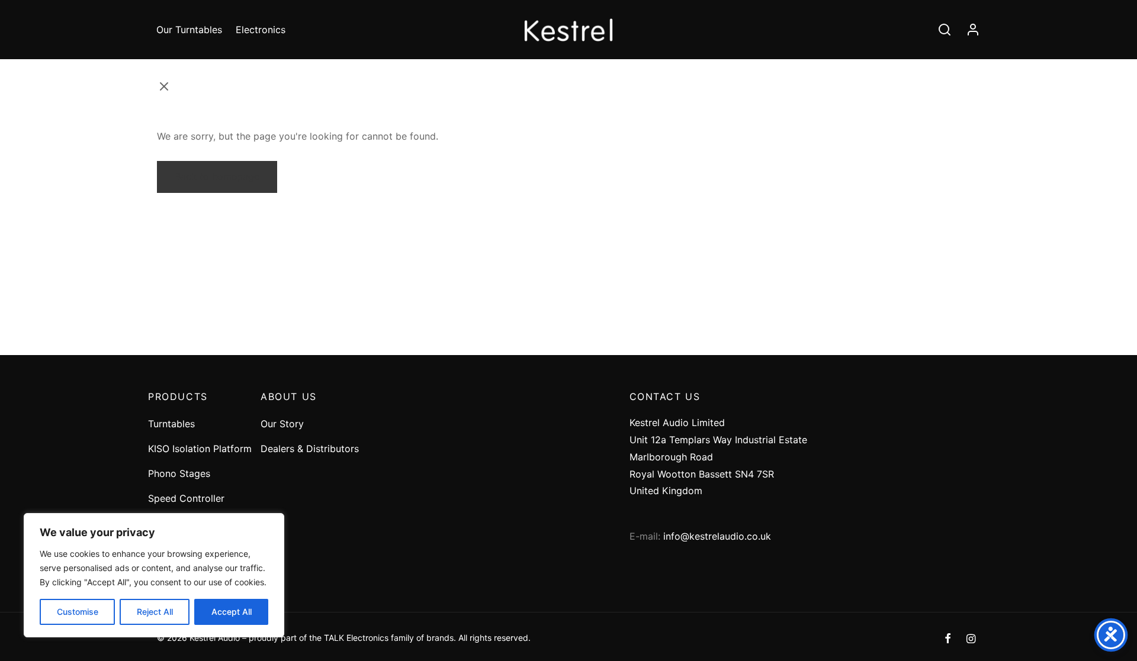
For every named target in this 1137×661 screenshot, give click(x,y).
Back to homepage (217, 176)
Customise (77, 612)
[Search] (944, 29)
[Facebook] (948, 639)
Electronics (260, 30)
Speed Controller (186, 498)
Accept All (231, 612)
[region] (154, 575)
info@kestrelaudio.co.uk (717, 536)
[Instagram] (971, 639)
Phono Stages (179, 473)
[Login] (973, 29)
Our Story (282, 424)
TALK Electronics (356, 638)
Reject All (155, 612)
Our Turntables (189, 30)
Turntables (171, 424)
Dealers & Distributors (310, 448)
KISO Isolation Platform (200, 448)
